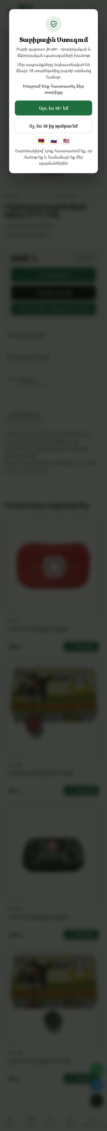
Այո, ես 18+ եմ (53, 108)
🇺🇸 (66, 140)
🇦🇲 (41, 140)
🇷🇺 (54, 140)
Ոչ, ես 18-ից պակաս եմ (53, 126)
